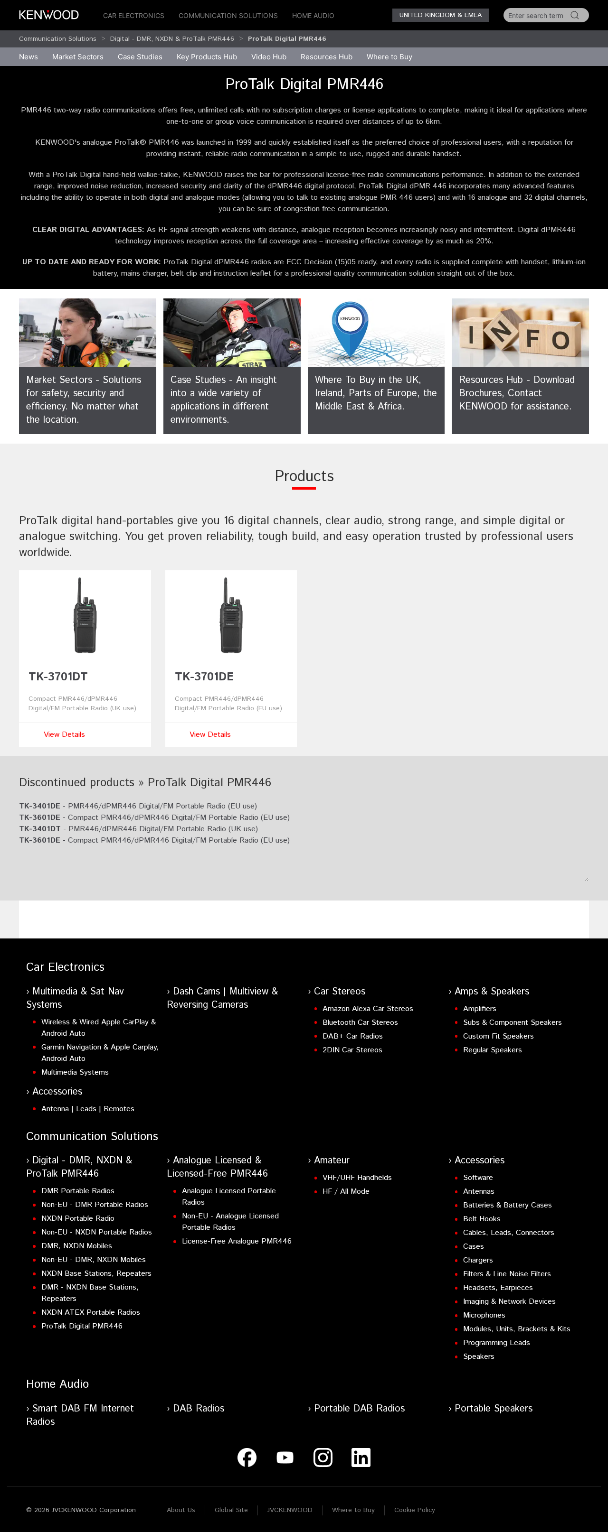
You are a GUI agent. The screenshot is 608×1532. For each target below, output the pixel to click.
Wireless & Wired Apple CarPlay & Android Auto (98, 1028)
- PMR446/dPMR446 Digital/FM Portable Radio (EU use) (138, 806)
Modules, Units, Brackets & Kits (516, 1329)
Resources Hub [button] (326, 56)
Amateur (332, 1161)
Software (478, 1177)
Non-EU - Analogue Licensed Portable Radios (230, 1222)
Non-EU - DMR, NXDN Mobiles (93, 1259)
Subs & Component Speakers (512, 1022)
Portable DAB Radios (359, 1409)
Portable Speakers (493, 1409)
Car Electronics (133, 15)
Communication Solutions (228, 15)
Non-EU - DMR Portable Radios (94, 1204)
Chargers (478, 1260)
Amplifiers (479, 1008)
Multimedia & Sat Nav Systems (75, 998)
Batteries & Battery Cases (507, 1205)
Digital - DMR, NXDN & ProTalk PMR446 (172, 39)
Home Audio (313, 15)
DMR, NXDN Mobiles (76, 1246)
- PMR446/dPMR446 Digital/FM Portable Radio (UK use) (138, 829)
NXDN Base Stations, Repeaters (96, 1273)
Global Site (231, 1510)
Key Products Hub (207, 56)
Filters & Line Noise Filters (507, 1274)
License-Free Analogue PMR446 (237, 1241)
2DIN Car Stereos (352, 1050)
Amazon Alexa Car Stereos (368, 1008)
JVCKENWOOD (290, 1510)
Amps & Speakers (492, 992)
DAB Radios (198, 1409)
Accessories (57, 1092)
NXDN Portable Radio (77, 1218)
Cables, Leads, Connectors (508, 1232)
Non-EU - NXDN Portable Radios (96, 1232)
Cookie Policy (414, 1510)
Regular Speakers (492, 1050)
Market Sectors (78, 56)
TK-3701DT (58, 677)
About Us (181, 1510)
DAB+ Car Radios (353, 1036)
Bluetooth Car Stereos (360, 1022)
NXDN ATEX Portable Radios (90, 1312)
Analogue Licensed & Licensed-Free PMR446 (217, 1167)
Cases (473, 1246)
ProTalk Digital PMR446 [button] (287, 39)
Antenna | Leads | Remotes (87, 1109)
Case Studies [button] (140, 56)
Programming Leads (496, 1342)
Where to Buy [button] (389, 56)
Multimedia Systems (75, 1072)
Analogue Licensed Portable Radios (229, 1197)
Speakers (478, 1356)
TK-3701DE (204, 677)
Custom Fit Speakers (498, 1036)
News (28, 56)
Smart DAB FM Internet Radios (80, 1415)
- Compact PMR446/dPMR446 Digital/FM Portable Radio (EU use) (154, 817)
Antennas (478, 1191)
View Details (64, 734)
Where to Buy (353, 1510)
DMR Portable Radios (77, 1191)
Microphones (484, 1315)
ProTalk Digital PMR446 (82, 1326)
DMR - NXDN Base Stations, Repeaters (90, 1293)
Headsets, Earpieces (498, 1287)
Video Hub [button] (268, 56)
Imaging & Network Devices (509, 1301)
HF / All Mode (346, 1191)
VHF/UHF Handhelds (357, 1177)
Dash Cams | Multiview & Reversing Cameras (222, 998)
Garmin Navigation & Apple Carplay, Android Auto (100, 1053)
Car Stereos (339, 992)
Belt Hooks (482, 1219)
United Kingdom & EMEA (440, 15)
